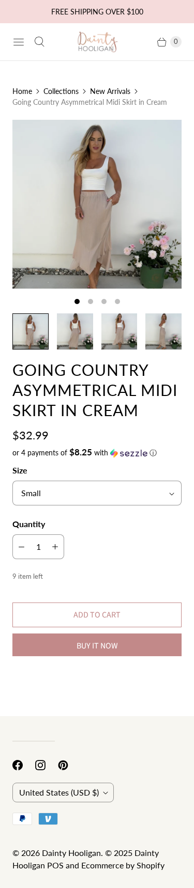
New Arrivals (110, 91)
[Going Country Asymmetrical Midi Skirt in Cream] (97, 204)
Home (22, 91)
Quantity (28, 524)
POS (55, 865)
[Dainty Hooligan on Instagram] (46, 765)
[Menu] (18, 41)
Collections (61, 91)
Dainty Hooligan (71, 853)
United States (59, 792)
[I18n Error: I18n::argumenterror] (30, 331)
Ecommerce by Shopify (123, 865)
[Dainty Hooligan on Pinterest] (69, 765)
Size (19, 470)
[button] (97, 453)
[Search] (39, 41)
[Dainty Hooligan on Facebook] (23, 765)
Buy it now (97, 646)
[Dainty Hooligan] (97, 41)
